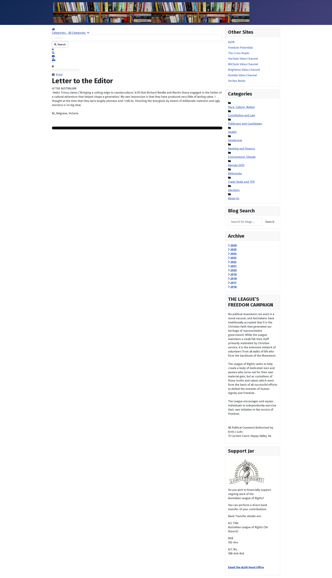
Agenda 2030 (236, 165)
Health (232, 132)
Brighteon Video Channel (244, 69)
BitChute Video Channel (243, 64)
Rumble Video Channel (242, 75)
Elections (234, 190)
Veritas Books (237, 80)
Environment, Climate (242, 157)
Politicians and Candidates (245, 123)
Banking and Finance (241, 148)
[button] (137, 53)
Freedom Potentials (240, 47)
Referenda (235, 173)
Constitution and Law (241, 115)
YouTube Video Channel (243, 58)
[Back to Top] (326, 571)
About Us (233, 198)
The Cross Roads (238, 53)
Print (59, 74)
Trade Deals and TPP (241, 182)
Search (61, 44)
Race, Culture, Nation (241, 107)
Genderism (235, 140)
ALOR (231, 42)
